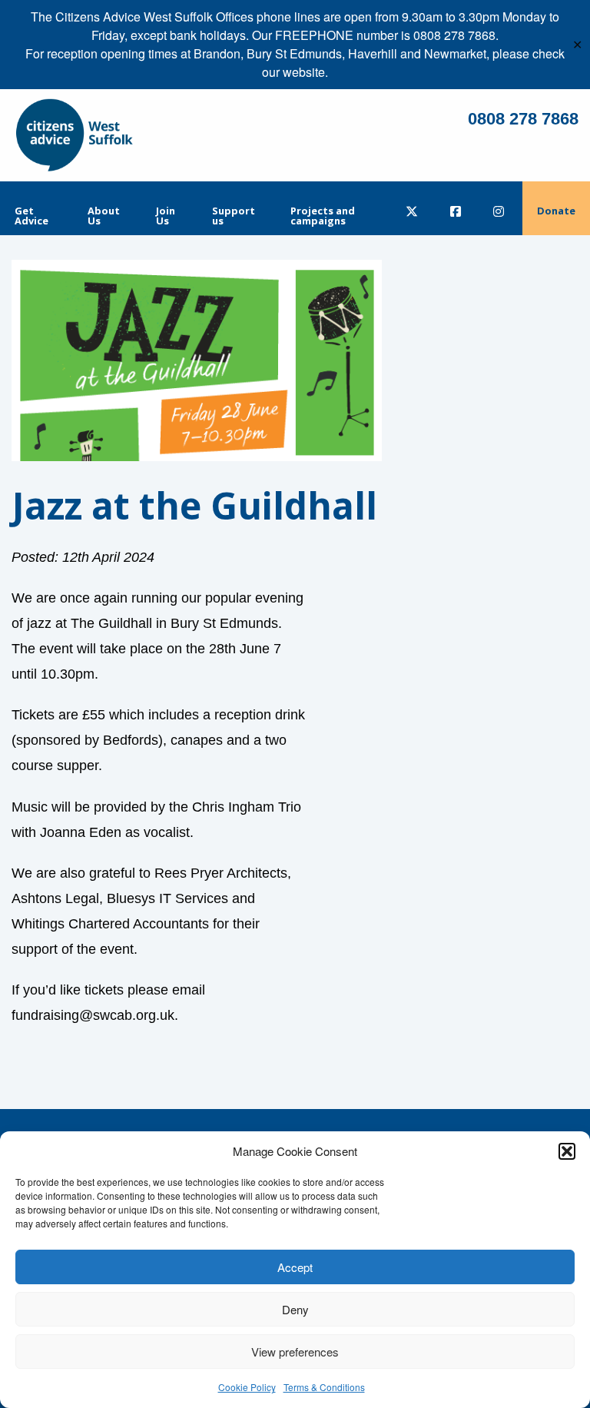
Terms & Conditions (324, 1386)
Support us (233, 215)
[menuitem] (36, 208)
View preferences (295, 1351)
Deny (295, 1309)
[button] (567, 1151)
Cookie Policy (247, 1386)
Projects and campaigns (322, 215)
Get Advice (31, 215)
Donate (556, 211)
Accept (295, 1267)
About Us (104, 215)
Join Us (165, 215)
